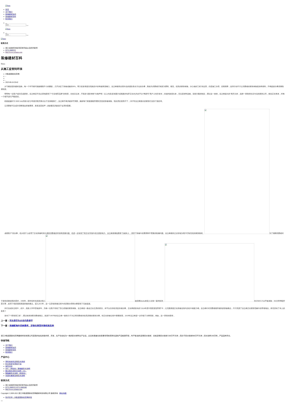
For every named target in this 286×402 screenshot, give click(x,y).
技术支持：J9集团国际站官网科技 (18, 397)
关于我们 (9, 12)
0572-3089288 (21, 387)
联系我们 (9, 19)
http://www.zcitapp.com (13, 52)
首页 (7, 9)
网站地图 (62, 393)
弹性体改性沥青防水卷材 (15, 362)
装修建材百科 (10, 17)
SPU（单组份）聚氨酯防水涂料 (17, 369)
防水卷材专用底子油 (13, 364)
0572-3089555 (10, 50)
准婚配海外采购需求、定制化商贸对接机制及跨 (31, 325)
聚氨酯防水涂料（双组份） (16, 373)
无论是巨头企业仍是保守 (21, 320)
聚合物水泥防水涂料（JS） (16, 371)
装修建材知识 (10, 14)
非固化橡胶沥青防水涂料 (15, 376)
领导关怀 (9, 366)
